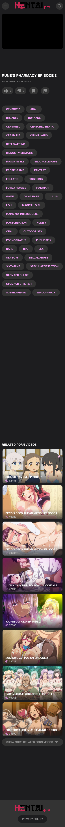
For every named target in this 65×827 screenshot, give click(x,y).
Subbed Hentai (16, 292)
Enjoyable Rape (45, 161)
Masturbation (16, 222)
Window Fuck (46, 292)
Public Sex (43, 240)
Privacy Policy (32, 819)
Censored (13, 109)
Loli (9, 205)
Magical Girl (31, 205)
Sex (41, 248)
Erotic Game (15, 170)
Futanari (42, 187)
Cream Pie (13, 135)
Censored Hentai (42, 126)
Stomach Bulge (17, 275)
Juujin (53, 196)
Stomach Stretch (19, 283)
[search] (59, 6)
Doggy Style (15, 161)
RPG (26, 248)
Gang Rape (31, 196)
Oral (9, 231)
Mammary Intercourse (22, 213)
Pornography (16, 240)
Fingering (36, 179)
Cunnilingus (39, 135)
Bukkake (34, 117)
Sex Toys (12, 257)
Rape (9, 248)
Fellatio (12, 179)
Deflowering (15, 144)
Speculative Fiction (44, 266)
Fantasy (40, 170)
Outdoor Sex (32, 231)
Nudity (41, 222)
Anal (33, 109)
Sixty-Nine (13, 266)
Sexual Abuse (38, 257)
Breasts (12, 117)
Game (10, 196)
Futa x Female (16, 187)
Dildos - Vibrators (19, 152)
